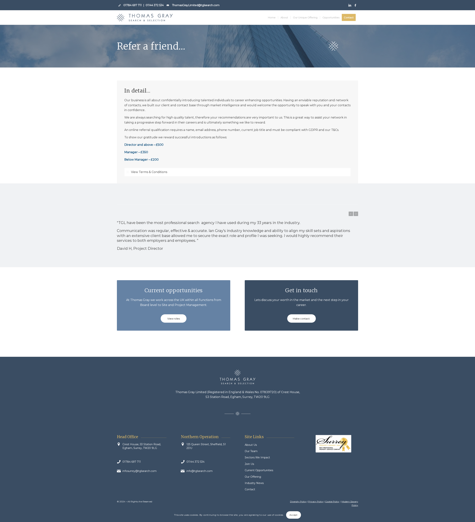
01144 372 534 (155, 5)
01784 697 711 (132, 5)
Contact (250, 489)
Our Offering (253, 476)
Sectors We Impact (257, 457)
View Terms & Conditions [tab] (149, 172)
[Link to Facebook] (355, 5)
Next (356, 214)
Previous (351, 214)
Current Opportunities (259, 470)
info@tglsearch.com (199, 471)
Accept (293, 514)
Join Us (249, 464)
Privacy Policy (315, 501)
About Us (251, 445)
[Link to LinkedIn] (349, 5)
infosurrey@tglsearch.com (139, 471)
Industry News (254, 483)
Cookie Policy (332, 501)
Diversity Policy (298, 501)
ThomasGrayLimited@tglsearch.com (196, 5)
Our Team (251, 451)
